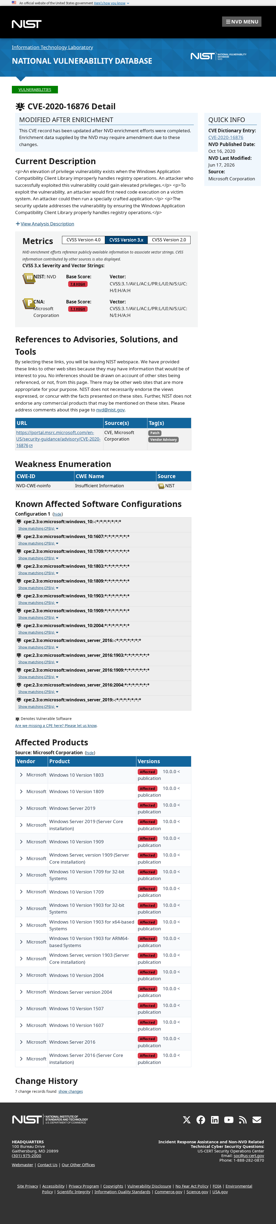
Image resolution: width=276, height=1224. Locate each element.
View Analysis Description (47, 224)
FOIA (217, 1186)
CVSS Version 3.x (126, 240)
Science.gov (197, 1191)
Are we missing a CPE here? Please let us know (55, 725)
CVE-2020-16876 (225, 137)
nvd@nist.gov (110, 410)
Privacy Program (84, 1186)
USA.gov (220, 1191)
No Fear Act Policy (191, 1186)
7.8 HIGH (77, 284)
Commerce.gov (168, 1191)
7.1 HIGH (77, 308)
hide (57, 514)
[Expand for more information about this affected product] (21, 775)
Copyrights (113, 1186)
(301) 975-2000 (26, 1155)
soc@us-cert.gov (249, 1155)
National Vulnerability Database (82, 61)
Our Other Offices (78, 1164)
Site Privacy (27, 1186)
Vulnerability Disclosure (149, 1186)
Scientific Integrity (73, 1191)
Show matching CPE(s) (36, 528)
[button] (241, 21)
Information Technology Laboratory (52, 47)
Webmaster (22, 1164)
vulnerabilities (35, 89)
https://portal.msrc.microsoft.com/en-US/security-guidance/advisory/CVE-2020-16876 (58, 439)
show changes (70, 1091)
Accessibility (53, 1186)
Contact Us (47, 1164)
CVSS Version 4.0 (84, 240)
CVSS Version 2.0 (169, 240)
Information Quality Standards (122, 1191)
